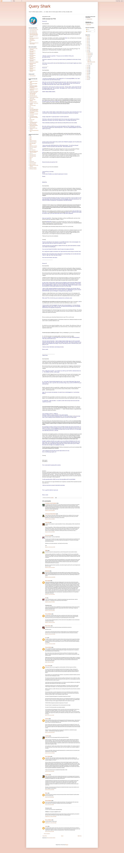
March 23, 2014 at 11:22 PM (50, 547)
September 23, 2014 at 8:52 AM (50, 822)
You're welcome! (32, 75)
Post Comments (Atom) (51, 837)
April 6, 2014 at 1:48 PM (49, 662)
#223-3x (31, 148)
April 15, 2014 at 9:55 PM (49, 771)
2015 (88, 50)
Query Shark (39, 6)
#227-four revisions (33, 147)
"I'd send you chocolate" (34, 113)
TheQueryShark (89, 19)
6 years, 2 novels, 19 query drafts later (33, 93)
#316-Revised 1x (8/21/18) (33, 66)
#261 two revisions (33, 140)
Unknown (47, 718)
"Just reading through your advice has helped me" (34, 117)
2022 (88, 39)
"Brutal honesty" (32, 126)
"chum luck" (32, 115)
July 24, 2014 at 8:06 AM (49, 797)
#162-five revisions (33, 167)
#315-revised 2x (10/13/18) (32, 56)
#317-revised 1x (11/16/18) (32, 51)
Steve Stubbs (47, 580)
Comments (89, 31)
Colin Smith (47, 522)
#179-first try (32, 161)
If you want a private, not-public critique (34, 43)
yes (30, 106)
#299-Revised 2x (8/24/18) (33, 64)
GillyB (46, 550)
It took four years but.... (34, 96)
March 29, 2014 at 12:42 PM (50, 634)
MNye (46, 793)
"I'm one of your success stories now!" (34, 98)
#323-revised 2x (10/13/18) (32, 60)
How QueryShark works (34, 29)
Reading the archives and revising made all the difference (33, 86)
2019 (88, 44)
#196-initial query (33, 156)
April (88, 59)
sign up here (89, 24)
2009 (88, 71)
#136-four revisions (33, 168)
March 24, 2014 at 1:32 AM (50, 567)
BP (45, 597)
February (89, 63)
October (89, 56)
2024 (88, 36)
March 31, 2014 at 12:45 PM (50, 643)
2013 (88, 65)
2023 (88, 38)
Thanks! (31, 121)
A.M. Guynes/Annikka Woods (50, 513)
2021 (88, 41)
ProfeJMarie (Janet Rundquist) (50, 503)
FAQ (30, 41)
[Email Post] (56, 497)
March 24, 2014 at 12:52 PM (50, 577)
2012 (88, 67)
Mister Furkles (48, 625)
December (90, 53)
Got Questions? (32, 40)
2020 (88, 42)
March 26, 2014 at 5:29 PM (50, 610)
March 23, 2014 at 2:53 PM (50, 510)
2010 (88, 70)
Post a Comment (47, 833)
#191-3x (31, 157)
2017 (88, 47)
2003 (88, 79)
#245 (31, 144)
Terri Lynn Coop (48, 535)
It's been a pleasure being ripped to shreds (34, 125)
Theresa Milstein (48, 647)
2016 (88, 48)
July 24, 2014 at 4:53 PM (49, 804)
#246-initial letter (33, 143)
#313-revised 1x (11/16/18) (32, 53)
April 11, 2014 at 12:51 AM (49, 732)
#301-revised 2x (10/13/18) (32, 58)
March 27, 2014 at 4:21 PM (50, 622)
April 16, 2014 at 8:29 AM (49, 789)
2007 (88, 74)
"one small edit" (32, 94)
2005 (88, 76)
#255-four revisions (33, 142)
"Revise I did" (32, 119)
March (89, 60)
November (90, 54)
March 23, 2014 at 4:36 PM (50, 519)
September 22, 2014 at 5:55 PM (50, 816)
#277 (31, 138)
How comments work (33, 32)
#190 (31, 158)
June (89, 57)
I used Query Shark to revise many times (33, 123)
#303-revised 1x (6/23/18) (32, 70)
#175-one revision (33, 162)
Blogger (66, 844)
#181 (31, 160)
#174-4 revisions (33, 164)
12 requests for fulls (33, 101)
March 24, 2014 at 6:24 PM (50, 594)
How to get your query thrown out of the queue (34, 34)
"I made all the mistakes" (34, 91)
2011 (88, 68)
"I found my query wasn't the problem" (34, 112)
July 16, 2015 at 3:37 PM (49, 831)
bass (46, 637)
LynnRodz (47, 735)
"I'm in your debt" (33, 105)
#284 (31, 136)
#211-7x (31, 153)
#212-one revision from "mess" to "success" (34, 152)
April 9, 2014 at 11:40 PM (49, 715)
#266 (31, 139)
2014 (88, 51)
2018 (88, 45)
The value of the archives (32, 100)
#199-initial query (33, 154)
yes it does (31, 108)
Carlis (46, 826)
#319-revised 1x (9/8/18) (34, 62)
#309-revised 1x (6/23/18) (32, 68)
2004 (88, 77)
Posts (88, 29)
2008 (88, 73)
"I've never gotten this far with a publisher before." (34, 110)
